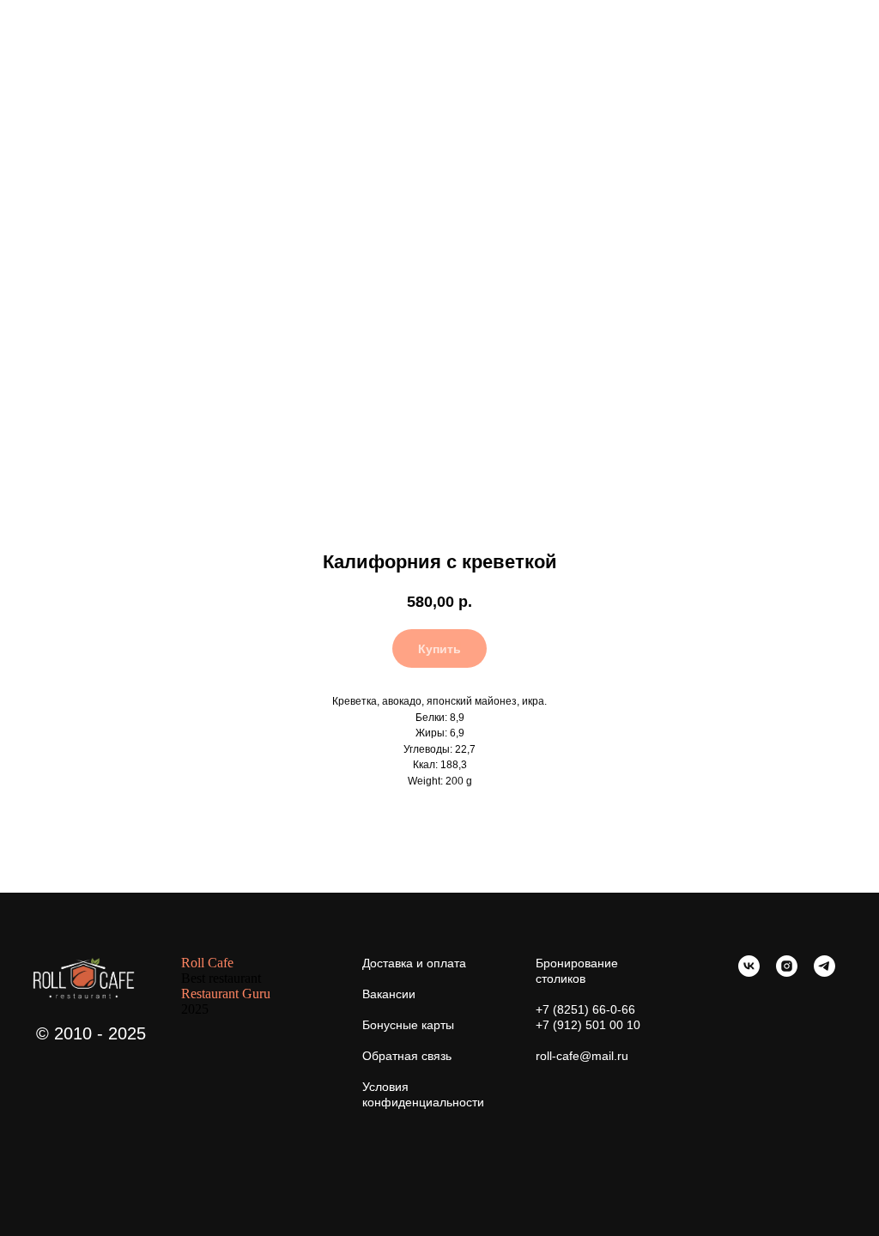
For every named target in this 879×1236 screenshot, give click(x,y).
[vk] (749, 972)
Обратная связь (407, 1056)
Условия (385, 1087)
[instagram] (786, 972)
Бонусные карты (408, 1025)
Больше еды (60, 25)
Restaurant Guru (225, 993)
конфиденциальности (423, 1102)
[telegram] (824, 972)
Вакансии (388, 994)
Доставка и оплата (414, 963)
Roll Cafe (207, 962)
